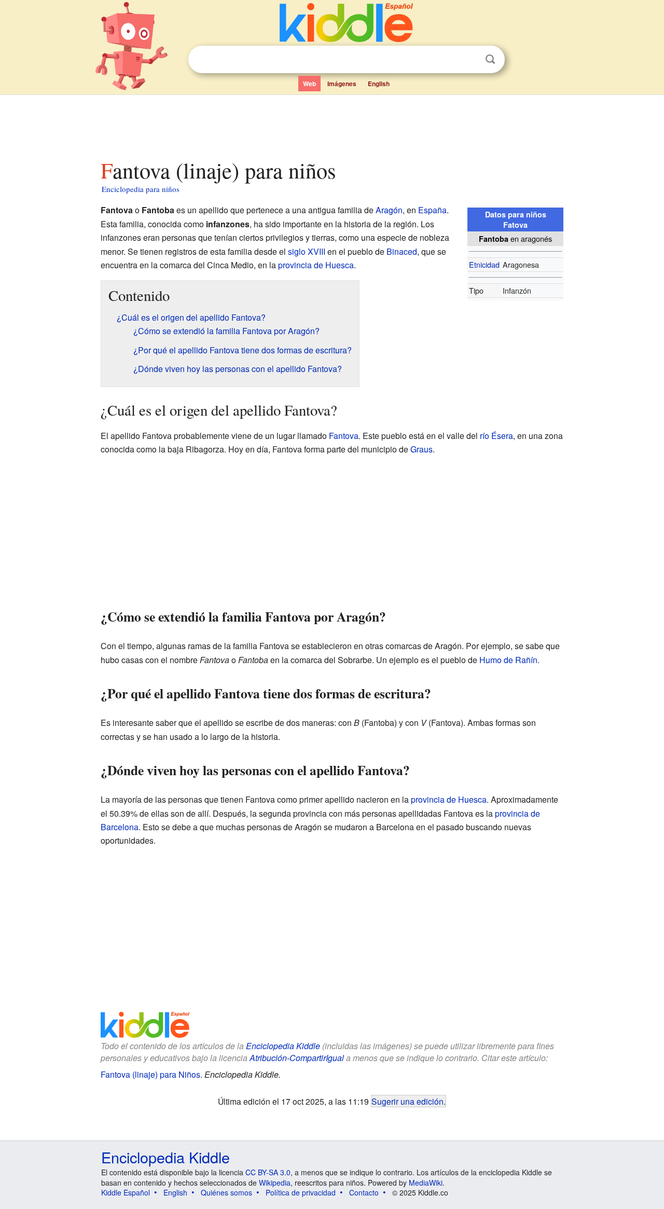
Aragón (389, 210)
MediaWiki (425, 1182)
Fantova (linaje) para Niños (150, 1074)
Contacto (364, 1192)
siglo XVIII (306, 251)
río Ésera (496, 436)
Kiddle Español (125, 1192)
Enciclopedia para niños (140, 189)
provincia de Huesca (316, 265)
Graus (421, 449)
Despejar (469, 59)
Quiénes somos (226, 1192)
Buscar (490, 59)
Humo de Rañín (508, 660)
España (432, 210)
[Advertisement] (331, 124)
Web (309, 83)
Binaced (401, 251)
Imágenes (341, 83)
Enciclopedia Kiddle (283, 1046)
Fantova (343, 436)
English (379, 83)
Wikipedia (274, 1182)
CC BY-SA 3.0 (267, 1172)
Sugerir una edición (407, 1101)
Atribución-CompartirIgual (297, 1058)
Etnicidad (484, 264)
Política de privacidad (301, 1192)
